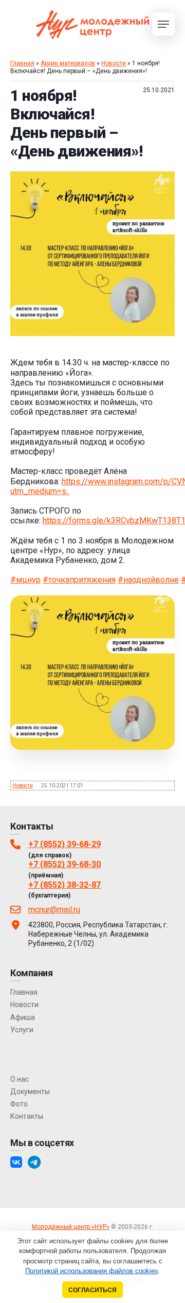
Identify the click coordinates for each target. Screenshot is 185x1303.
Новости (113, 63)
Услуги (21, 1030)
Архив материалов (68, 63)
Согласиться (92, 1290)
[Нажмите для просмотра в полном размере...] (92, 333)
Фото (19, 1104)
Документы (30, 1091)
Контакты (26, 1116)
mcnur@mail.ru (54, 909)
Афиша (22, 1017)
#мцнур (25, 580)
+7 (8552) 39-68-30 (64, 864)
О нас (19, 1079)
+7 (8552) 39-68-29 (64, 844)
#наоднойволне (148, 580)
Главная (22, 63)
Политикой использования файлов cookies (91, 1271)
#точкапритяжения (79, 580)
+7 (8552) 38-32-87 (64, 885)
